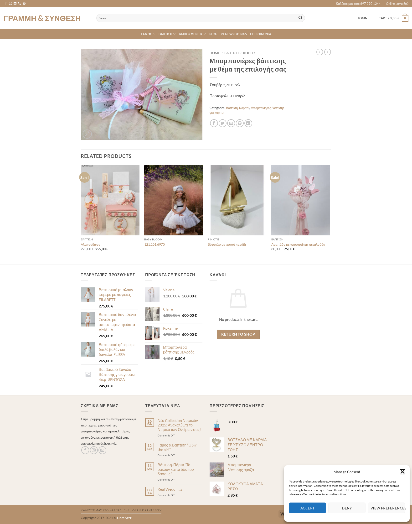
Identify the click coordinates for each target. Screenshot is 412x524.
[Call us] (19, 3)
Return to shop (238, 334)
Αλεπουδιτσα (90, 244)
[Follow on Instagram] (10, 3)
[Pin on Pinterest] (240, 123)
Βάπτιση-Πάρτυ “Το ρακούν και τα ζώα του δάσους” (176, 469)
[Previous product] (327, 52)
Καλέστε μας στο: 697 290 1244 (358, 3)
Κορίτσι (250, 53)
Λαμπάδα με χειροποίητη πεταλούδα (298, 244)
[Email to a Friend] (231, 123)
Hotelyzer (124, 518)
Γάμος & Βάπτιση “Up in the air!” (177, 447)
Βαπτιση (165, 34)
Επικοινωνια (260, 34)
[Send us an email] (15, 3)
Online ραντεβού (397, 3)
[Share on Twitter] (223, 123)
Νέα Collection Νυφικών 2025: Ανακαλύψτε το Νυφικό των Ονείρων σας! (179, 425)
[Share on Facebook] (214, 123)
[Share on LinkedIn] (248, 123)
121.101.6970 (154, 244)
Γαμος (146, 34)
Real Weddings (234, 34)
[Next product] (319, 52)
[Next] (329, 214)
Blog (213, 34)
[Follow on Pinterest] (24, 3)
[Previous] (81, 214)
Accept (307, 508)
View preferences (388, 508)
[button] (402, 471)
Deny (347, 508)
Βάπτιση (231, 53)
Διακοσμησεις (191, 34)
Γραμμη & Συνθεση (42, 18)
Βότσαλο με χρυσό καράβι (227, 244)
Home (215, 53)
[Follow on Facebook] (6, 3)
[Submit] (301, 18)
